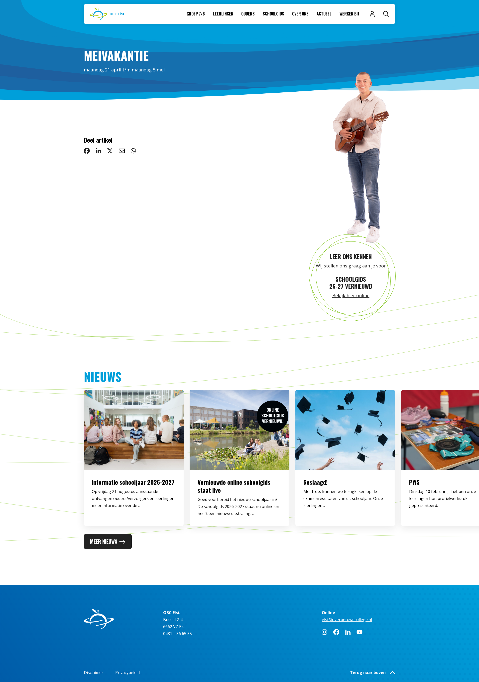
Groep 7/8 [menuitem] (196, 14)
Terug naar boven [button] (368, 672)
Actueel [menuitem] (324, 14)
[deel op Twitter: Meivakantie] (110, 151)
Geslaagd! (315, 481)
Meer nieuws (103, 541)
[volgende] (459, 462)
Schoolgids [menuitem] (273, 14)
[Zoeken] (386, 14)
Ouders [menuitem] (248, 14)
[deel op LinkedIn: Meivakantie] (98, 151)
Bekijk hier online (350, 295)
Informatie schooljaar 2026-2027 (133, 481)
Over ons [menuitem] (300, 14)
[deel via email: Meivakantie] (122, 151)
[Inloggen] (372, 14)
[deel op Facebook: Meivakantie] (87, 151)
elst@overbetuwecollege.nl (347, 619)
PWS (414, 481)
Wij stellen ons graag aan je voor (351, 266)
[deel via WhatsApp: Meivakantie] (133, 151)
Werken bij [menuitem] (349, 14)
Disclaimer (93, 672)
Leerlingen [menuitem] (223, 14)
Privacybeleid (127, 672)
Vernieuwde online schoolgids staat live (234, 485)
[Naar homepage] (120, 619)
